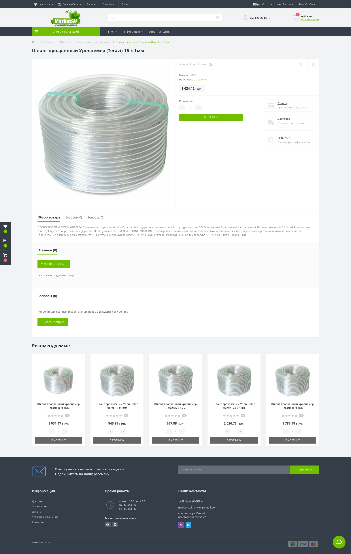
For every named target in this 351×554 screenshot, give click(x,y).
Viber (181, 525)
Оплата (125, 4)
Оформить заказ (310, 19)
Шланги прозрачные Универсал (93, 42)
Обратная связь (159, 31)
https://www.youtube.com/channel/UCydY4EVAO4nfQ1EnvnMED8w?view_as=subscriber (108, 524)
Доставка (91, 4)
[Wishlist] (301, 64)
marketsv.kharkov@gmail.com (197, 507)
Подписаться (305, 469)
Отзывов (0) (73, 217)
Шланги (64, 42)
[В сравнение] (79, 364)
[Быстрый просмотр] (79, 370)
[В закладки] (79, 359)
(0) (210, 64)
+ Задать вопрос (52, 322)
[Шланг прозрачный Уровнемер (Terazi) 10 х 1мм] (58, 380)
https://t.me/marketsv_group (115, 524)
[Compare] (313, 64)
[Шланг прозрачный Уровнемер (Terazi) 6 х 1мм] (175, 380)
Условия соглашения (45, 517)
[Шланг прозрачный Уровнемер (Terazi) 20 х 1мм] (234, 380)
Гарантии (284, 138)
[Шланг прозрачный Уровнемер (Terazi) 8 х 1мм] (117, 380)
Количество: (187, 101)
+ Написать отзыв (53, 264)
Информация (131, 31)
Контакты (38, 522)
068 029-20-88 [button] (189, 501)
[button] (5, 257)
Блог (111, 31)
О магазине (109, 4)
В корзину (211, 117)
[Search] (218, 17)
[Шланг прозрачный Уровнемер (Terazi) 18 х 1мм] (292, 380)
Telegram (188, 525)
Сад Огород (47, 42)
